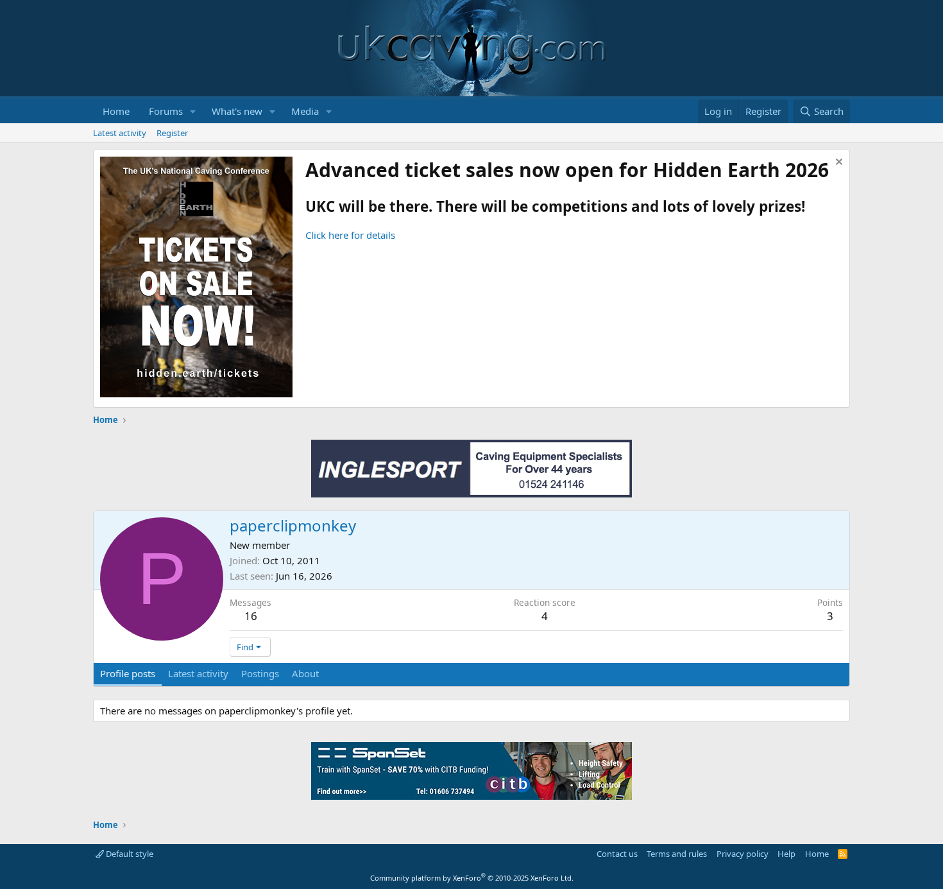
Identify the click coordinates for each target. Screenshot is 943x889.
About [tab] (305, 673)
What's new (237, 111)
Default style (128, 853)
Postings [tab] (260, 673)
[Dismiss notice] (837, 163)
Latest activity (119, 133)
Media (305, 111)
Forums (166, 111)
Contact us (617, 853)
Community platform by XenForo (471, 878)
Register (172, 133)
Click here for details (350, 235)
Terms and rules (677, 853)
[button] (193, 111)
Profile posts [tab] (127, 673)
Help (786, 853)
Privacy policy (743, 853)
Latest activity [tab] (198, 673)
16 (250, 615)
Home (116, 111)
